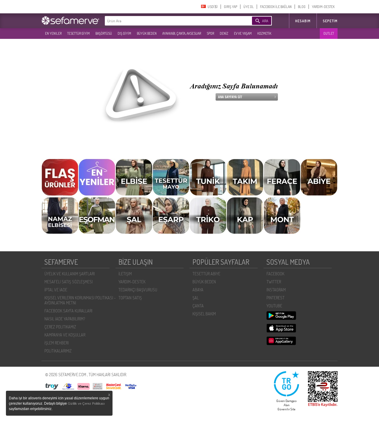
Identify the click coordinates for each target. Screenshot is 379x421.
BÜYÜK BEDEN (147, 33)
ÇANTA (198, 305)
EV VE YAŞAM (243, 33)
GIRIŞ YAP (230, 6)
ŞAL (195, 297)
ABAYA (197, 289)
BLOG (302, 6)
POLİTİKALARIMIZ (58, 350)
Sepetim (330, 21)
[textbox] (169, 21)
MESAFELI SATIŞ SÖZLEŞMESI (68, 281)
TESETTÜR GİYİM (78, 33)
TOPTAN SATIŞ (130, 297)
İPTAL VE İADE (55, 289)
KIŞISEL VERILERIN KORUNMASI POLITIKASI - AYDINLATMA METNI (80, 300)
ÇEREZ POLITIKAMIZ (60, 326)
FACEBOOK (275, 273)
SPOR (210, 33)
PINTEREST (275, 297)
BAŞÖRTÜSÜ (103, 33)
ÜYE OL (248, 6)
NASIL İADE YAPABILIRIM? (64, 318)
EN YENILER (53, 33)
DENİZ (224, 33)
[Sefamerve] (71, 20)
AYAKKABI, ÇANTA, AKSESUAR (181, 33)
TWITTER (273, 281)
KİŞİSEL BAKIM (204, 313)
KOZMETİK (264, 33)
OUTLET (328, 33)
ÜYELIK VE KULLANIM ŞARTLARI (69, 273)
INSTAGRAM (276, 289)
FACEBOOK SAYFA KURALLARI (68, 310)
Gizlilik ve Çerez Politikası (86, 403)
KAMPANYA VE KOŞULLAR (64, 334)
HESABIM (303, 21)
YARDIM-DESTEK (323, 6)
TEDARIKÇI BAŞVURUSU (137, 289)
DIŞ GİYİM (124, 33)
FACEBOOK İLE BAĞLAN (276, 6)
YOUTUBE (274, 305)
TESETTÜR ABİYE (206, 273)
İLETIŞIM (125, 273)
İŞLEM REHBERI (56, 342)
